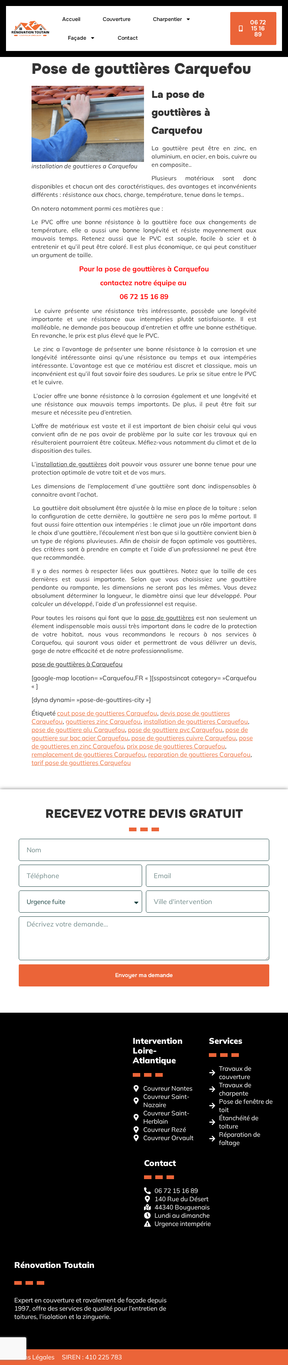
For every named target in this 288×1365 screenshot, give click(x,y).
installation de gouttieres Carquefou (196, 721)
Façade (77, 37)
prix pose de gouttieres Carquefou (176, 746)
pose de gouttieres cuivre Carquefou (183, 738)
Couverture (116, 19)
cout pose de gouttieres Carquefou (107, 713)
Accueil (71, 19)
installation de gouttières (71, 464)
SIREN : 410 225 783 (92, 1357)
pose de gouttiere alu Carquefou (78, 729)
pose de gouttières (167, 617)
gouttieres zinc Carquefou (103, 721)
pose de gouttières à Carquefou (77, 664)
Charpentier (167, 19)
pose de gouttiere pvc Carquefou (175, 729)
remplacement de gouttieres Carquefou (88, 754)
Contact (128, 37)
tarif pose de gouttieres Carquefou (81, 762)
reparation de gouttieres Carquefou (199, 754)
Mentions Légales (29, 1357)
